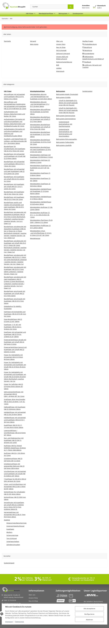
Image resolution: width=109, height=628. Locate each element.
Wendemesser (35, 238)
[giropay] (74, 600)
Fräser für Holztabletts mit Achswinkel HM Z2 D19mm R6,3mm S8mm (13, 357)
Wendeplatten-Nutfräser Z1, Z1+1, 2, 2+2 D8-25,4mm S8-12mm (40, 215)
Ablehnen (89, 620)
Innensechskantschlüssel (15, 526)
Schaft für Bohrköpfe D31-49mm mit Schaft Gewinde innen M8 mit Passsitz (68, 110)
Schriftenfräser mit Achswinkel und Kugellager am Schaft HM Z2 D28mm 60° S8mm (15, 473)
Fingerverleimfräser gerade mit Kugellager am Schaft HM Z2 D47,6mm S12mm (15, 342)
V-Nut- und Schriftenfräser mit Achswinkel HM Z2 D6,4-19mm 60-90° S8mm (15, 486)
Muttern (9, 532)
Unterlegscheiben (12, 542)
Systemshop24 (9, 563)
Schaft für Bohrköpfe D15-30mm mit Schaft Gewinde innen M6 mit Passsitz (68, 103)
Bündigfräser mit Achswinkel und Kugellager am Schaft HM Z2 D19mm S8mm (14, 156)
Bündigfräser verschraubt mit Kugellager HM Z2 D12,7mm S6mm (14, 301)
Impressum (9, 622)
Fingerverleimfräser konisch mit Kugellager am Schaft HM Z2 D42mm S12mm (15, 349)
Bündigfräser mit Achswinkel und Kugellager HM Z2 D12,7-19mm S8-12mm (14, 164)
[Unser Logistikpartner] (91, 595)
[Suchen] (71, 6)
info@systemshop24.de (12, 603)
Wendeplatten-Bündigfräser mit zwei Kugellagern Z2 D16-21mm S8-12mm (40, 149)
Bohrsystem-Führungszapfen (66, 139)
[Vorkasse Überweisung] (62, 595)
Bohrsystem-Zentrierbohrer (66, 119)
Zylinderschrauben (13, 545)
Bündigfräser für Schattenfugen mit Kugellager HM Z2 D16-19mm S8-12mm (14, 148)
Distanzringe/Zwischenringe (16, 523)
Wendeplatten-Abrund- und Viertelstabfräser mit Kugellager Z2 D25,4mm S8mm (41, 96)
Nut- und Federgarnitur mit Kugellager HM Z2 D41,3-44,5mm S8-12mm (14, 440)
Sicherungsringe (12, 535)
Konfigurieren (89, 614)
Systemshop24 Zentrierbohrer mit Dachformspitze (65, 124)
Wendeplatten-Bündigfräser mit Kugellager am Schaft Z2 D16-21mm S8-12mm (40, 127)
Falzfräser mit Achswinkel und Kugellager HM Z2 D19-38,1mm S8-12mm (15, 314)
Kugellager (10, 529)
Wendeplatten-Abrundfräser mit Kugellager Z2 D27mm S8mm (40, 111)
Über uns (32, 595)
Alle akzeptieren (89, 608)
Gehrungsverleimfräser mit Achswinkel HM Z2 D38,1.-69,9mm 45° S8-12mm (14, 394)
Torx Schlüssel (11, 538)
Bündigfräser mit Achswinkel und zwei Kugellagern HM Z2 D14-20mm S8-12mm (14, 171)
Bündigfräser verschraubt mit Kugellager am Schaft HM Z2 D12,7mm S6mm (14, 293)
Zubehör (7, 520)
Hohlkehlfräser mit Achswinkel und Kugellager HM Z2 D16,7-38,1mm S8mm (15, 420)
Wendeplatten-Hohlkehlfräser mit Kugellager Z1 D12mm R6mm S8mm (40, 191)
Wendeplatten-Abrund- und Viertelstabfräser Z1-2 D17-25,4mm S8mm (39, 104)
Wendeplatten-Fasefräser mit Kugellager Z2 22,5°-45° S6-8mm (40, 168)
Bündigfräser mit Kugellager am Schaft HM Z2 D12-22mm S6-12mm (14, 179)
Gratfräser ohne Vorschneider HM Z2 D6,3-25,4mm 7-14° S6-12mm (14, 401)
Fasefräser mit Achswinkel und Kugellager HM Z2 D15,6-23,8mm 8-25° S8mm (15, 334)
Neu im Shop (33, 601)
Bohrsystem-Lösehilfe (64, 145)
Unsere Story (33, 598)
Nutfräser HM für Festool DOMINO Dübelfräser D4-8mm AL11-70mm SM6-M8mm (15, 448)
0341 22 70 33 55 (10, 600)
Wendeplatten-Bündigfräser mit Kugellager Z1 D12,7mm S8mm (40, 134)
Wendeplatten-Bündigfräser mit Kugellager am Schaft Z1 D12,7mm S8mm (40, 119)
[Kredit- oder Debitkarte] (74, 595)
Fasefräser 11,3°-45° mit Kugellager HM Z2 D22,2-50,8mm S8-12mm (13, 327)
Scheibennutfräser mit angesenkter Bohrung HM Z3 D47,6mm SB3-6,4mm (14, 466)
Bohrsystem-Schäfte (63, 97)
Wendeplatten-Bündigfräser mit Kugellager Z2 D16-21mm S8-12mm (40, 142)
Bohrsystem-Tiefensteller (65, 142)
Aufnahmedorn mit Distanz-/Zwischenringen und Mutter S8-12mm (14, 114)
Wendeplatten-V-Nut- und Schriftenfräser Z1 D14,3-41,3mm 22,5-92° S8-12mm (41, 233)
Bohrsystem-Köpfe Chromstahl (67, 94)
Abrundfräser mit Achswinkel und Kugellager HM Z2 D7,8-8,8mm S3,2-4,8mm (14, 96)
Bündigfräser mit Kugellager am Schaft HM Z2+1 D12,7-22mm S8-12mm (14, 186)
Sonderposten (87, 91)
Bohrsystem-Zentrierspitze (65, 116)
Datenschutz (19, 622)
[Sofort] (62, 600)
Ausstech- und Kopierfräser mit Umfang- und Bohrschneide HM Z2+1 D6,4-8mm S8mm (15, 141)
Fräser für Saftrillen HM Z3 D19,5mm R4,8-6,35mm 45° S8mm (13, 386)
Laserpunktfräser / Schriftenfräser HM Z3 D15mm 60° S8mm (15, 432)
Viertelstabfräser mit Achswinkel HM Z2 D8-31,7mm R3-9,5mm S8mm (14, 514)
